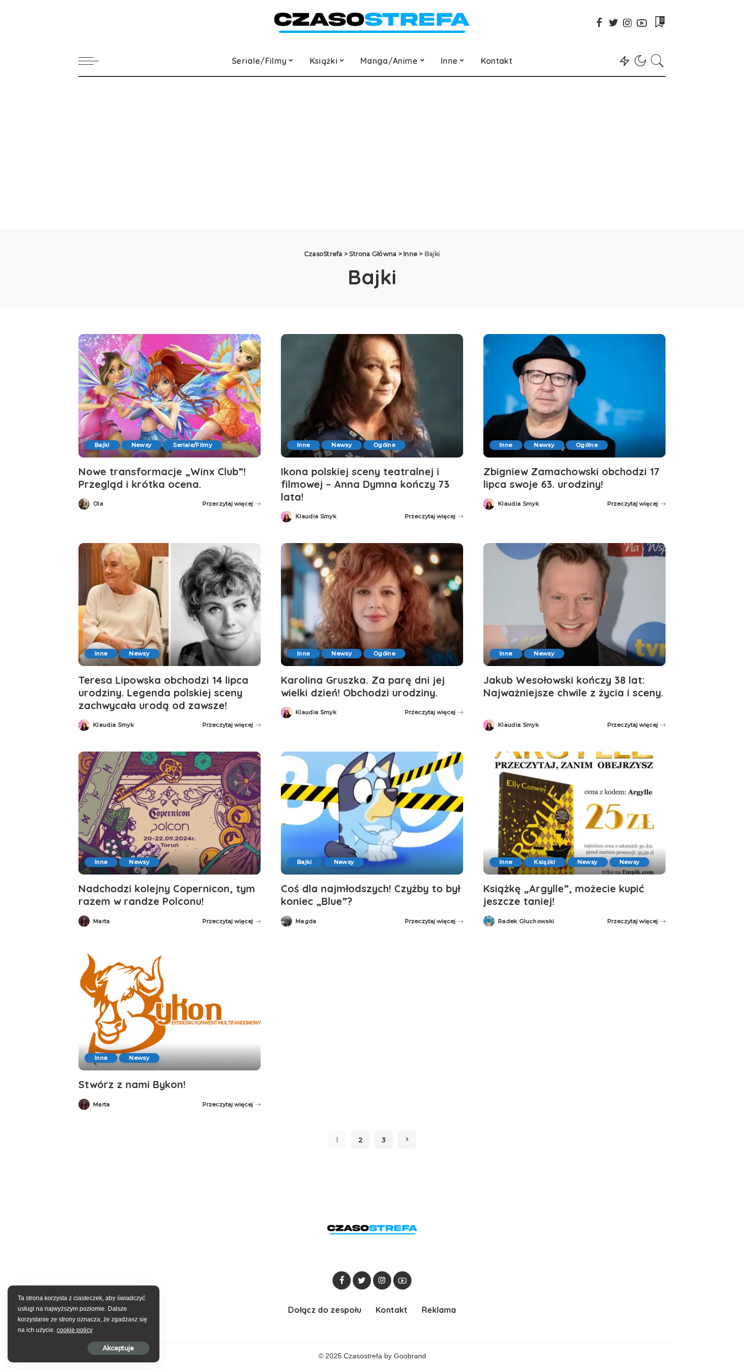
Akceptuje (118, 1348)
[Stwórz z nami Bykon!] (169, 1008)
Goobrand (410, 1356)
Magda (306, 921)
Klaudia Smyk (316, 516)
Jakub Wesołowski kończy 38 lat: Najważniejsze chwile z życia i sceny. (573, 686)
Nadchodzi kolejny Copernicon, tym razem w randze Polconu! (166, 894)
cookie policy (75, 1330)
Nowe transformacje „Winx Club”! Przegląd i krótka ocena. (162, 477)
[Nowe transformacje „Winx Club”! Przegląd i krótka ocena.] (169, 395)
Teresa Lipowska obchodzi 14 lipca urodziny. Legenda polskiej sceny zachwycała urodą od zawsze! (163, 693)
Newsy (142, 444)
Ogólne (384, 444)
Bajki (102, 444)
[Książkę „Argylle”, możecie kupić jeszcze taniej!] (574, 813)
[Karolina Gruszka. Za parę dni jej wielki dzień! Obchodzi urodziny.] (372, 604)
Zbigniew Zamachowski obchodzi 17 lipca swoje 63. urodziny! (571, 477)
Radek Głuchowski (526, 921)
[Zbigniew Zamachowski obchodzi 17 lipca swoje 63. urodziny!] (574, 395)
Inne (303, 444)
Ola (98, 504)
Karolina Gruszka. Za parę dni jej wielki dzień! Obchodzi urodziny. (363, 686)
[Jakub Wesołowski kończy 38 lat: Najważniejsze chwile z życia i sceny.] (574, 604)
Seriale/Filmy (192, 444)
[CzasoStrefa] (372, 23)
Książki (544, 861)
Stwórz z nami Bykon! (132, 1084)
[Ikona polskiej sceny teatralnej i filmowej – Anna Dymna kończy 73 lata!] (372, 395)
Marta (101, 921)
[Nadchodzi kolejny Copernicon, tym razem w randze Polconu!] (169, 813)
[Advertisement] (372, 153)
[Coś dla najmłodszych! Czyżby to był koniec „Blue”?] (372, 813)
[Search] (657, 61)
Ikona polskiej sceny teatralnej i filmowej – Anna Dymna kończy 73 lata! (365, 484)
